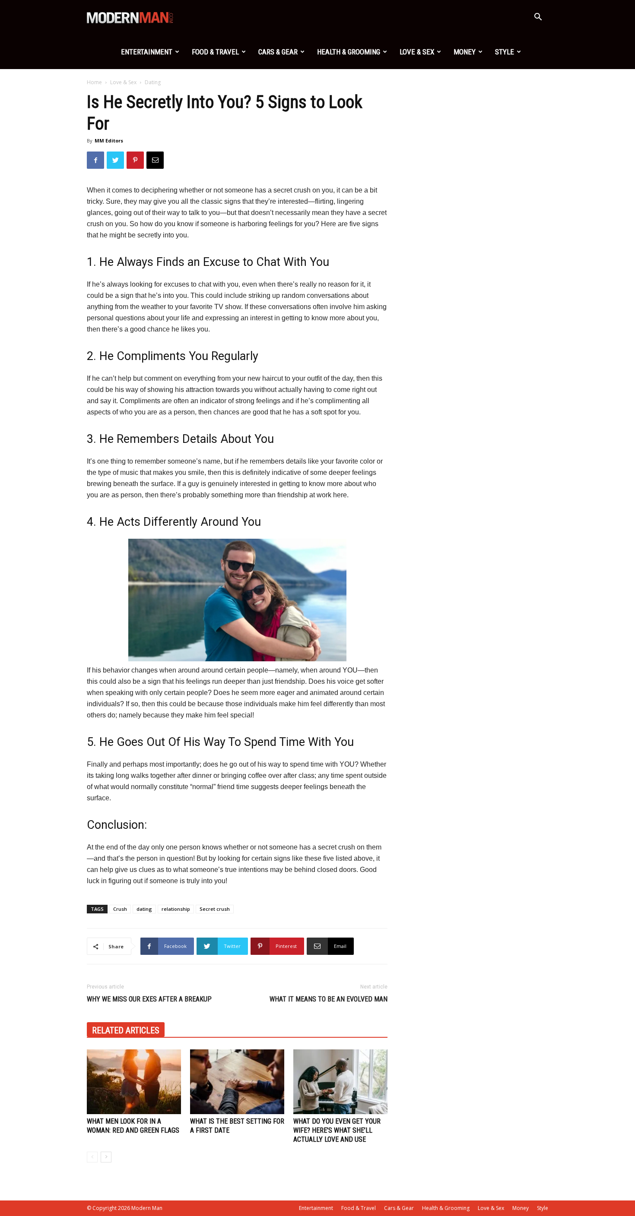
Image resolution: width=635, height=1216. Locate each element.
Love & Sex (417, 51)
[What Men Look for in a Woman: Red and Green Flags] (134, 1081)
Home (94, 82)
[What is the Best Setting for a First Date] (237, 1081)
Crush (120, 909)
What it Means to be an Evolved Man (328, 999)
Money (465, 51)
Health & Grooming (348, 51)
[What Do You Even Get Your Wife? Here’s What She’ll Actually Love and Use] (340, 1081)
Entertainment (146, 51)
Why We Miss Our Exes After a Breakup (149, 999)
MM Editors (109, 140)
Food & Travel (215, 51)
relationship (176, 909)
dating (144, 909)
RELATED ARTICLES (125, 1030)
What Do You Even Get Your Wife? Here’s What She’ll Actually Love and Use (337, 1130)
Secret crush (215, 909)
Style (504, 51)
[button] (537, 18)
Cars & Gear (278, 51)
